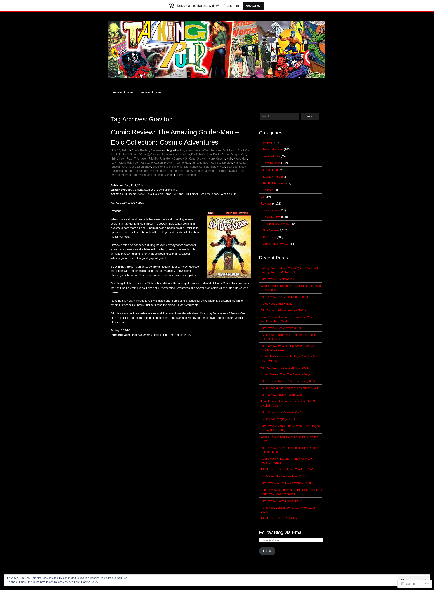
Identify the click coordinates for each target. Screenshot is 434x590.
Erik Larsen (118, 158)
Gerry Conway (175, 158)
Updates (268, 190)
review (228, 162)
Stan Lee (232, 166)
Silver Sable (171, 166)
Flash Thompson (137, 158)
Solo (206, 166)
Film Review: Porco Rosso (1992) (281, 501)
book (114, 154)
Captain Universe (161, 154)
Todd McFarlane (142, 174)
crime (186, 154)
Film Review (270, 230)
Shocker (158, 166)
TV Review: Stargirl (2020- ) (278, 419)
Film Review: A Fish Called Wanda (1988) (286, 483)
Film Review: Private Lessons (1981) (283, 310)
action (180, 150)
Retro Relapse (272, 163)
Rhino (237, 162)
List (263, 196)
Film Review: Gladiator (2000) (279, 279)
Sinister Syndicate (191, 166)
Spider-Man (218, 166)
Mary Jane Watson (151, 162)
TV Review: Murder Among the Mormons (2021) (290, 388)
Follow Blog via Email (281, 532)
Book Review (271, 210)
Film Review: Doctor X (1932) (279, 518)
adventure (191, 150)
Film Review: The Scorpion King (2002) (285, 367)
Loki (114, 162)
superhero (125, 170)
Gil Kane (190, 158)
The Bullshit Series (274, 183)
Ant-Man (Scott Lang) (223, 150)
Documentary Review (276, 224)
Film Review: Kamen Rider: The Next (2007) (288, 381)
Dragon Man (238, 154)
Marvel (134, 162)
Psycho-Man (182, 162)
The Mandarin (158, 170)
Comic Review (140, 150)
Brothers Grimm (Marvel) (134, 154)
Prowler (168, 162)
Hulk (229, 158)
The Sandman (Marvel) (200, 170)
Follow (267, 550)
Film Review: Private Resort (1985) (282, 394)
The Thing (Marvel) (226, 170)
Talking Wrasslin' (273, 176)
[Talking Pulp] (217, 80)
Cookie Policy (89, 582)
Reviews (156, 150)
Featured (266, 143)
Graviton (202, 158)
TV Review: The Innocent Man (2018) (284, 476)
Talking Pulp (270, 170)
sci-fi (127, 166)
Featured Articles (122, 92)
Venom (169, 174)
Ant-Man (204, 150)
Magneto (123, 162)
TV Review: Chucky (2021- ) (278, 303)
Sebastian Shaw (141, 166)
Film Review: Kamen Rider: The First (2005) (287, 469)
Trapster (158, 174)
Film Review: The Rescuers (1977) (282, 412)
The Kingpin (140, 170)
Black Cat (244, 150)
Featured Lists (271, 156)
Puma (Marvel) (200, 162)
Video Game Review (275, 244)
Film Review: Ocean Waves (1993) (282, 328)
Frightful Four (157, 158)
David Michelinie (201, 154)
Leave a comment (186, 174)
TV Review (269, 237)
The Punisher (176, 170)
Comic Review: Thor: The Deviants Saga (286, 374)
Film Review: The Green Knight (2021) (284, 297)
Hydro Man (240, 158)
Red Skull (217, 162)
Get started (253, 5)
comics (177, 154)
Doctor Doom (221, 154)
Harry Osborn (217, 158)
